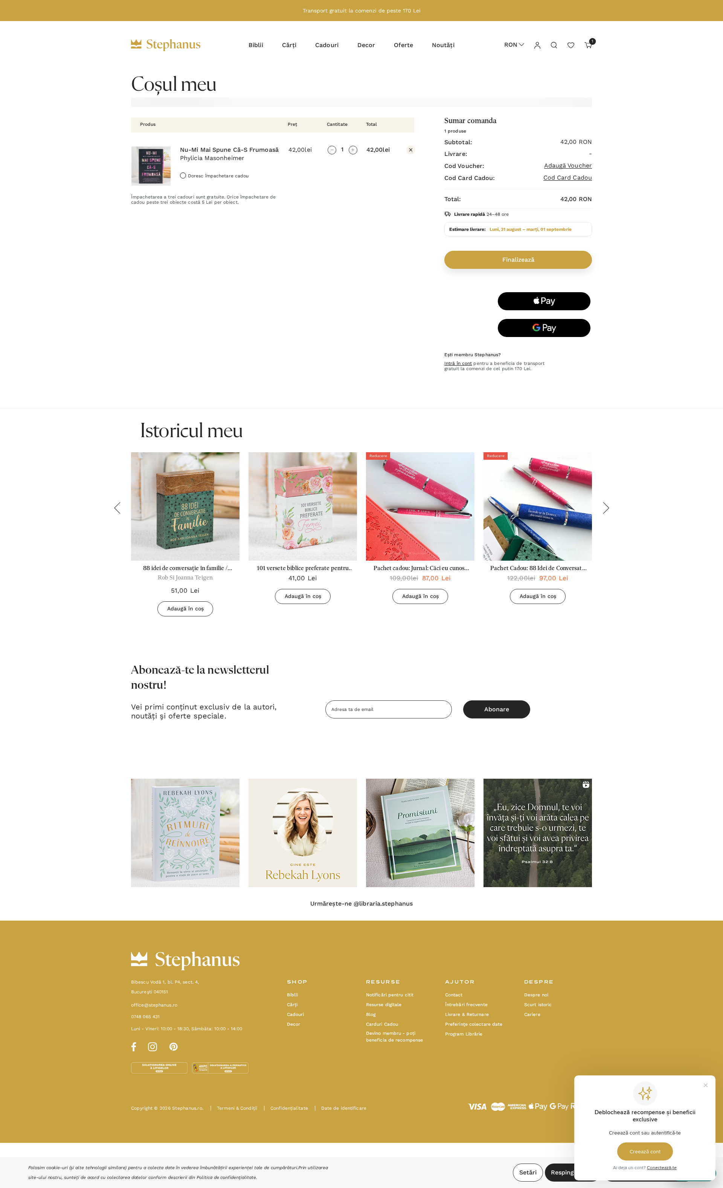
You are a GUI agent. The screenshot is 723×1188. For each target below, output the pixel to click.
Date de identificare (340, 1108)
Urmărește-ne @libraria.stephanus (361, 903)
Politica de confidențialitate (226, 1177)
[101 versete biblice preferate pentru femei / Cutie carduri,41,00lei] (303, 506)
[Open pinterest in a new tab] (173, 1045)
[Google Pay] (544, 328)
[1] (585, 44)
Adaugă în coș (185, 608)
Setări (528, 1172)
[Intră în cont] (537, 44)
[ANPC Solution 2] (220, 1067)
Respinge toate (573, 1172)
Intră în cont (458, 363)
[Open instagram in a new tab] (152, 1045)
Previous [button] (117, 507)
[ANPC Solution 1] (160, 1067)
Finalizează (518, 259)
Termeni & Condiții (233, 1108)
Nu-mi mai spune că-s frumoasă (229, 149)
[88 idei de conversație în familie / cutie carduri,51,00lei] (185, 506)
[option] (185, 833)
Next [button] (605, 507)
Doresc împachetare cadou (218, 175)
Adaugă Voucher (568, 165)
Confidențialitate (286, 1108)
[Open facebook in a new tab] (132, 1045)
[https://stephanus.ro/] (173, 45)
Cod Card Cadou (567, 177)
